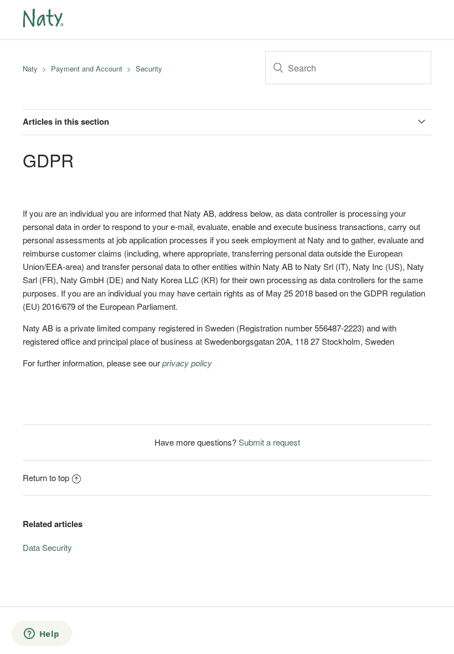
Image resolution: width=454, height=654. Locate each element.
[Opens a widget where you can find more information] (41, 634)
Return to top (46, 477)
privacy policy (187, 363)
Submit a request (269, 442)
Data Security (47, 547)
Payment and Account (86, 68)
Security (149, 68)
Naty (30, 68)
